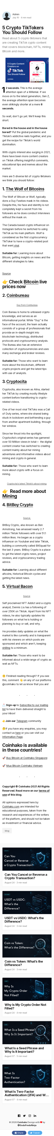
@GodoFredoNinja (27, 1125)
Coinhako (22, 1122)
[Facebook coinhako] (19, 1116)
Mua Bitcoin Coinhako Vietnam (24, 765)
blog (7, 831)
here (18, 732)
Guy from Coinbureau (27, 305)
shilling (6, 647)
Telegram (21, 720)
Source (6, 273)
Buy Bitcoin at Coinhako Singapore (26, 757)
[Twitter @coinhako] (24, 1116)
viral (16, 245)
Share (20, 1132)
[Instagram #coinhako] (30, 1116)
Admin (15, 14)
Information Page (12, 736)
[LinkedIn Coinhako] (35, 1116)
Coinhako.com (10, 806)
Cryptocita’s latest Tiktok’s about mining (27, 483)
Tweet (36, 1132)
